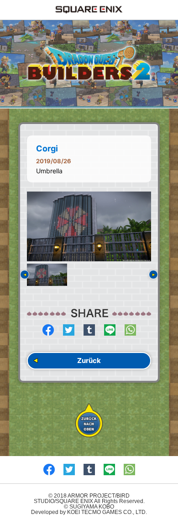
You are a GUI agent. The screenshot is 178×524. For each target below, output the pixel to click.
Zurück (89, 360)
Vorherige (24, 274)
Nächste (153, 274)
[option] (89, 226)
